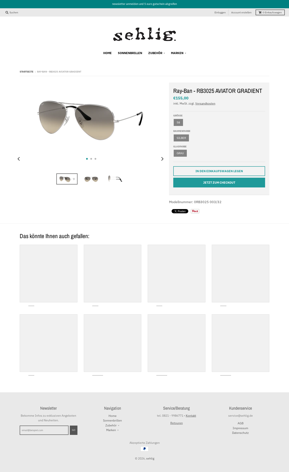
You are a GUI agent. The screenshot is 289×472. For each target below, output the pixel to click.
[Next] (162, 158)
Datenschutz (240, 433)
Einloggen (220, 12)
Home (113, 416)
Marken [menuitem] (177, 53)
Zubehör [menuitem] (155, 53)
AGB (241, 423)
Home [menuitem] (107, 53)
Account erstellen (241, 12)
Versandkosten (205, 103)
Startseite (26, 71)
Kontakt (191, 416)
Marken (111, 430)
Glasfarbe (180, 146)
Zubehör (111, 425)
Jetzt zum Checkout (219, 182)
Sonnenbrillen (112, 420)
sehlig (150, 458)
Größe (178, 115)
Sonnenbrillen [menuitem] (130, 53)
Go (73, 430)
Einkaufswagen (272, 12)
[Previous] (19, 158)
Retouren (176, 423)
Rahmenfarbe (181, 131)
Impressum (240, 428)
